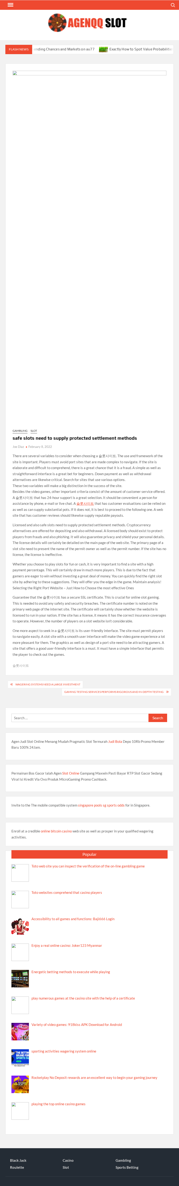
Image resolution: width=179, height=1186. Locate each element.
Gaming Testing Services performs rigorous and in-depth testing (114, 692)
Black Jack (18, 1160)
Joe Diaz (18, 447)
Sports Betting (127, 1167)
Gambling (20, 430)
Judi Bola (115, 741)
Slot (34, 430)
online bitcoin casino (56, 831)
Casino (68, 1160)
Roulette (17, 1167)
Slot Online (70, 773)
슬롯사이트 (85, 503)
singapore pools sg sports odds (101, 805)
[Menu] (10, 5)
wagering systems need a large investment (47, 684)
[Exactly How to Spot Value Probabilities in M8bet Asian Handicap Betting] (93, 49)
